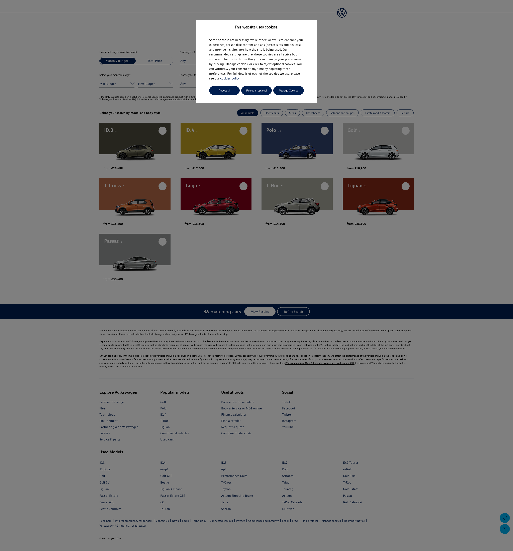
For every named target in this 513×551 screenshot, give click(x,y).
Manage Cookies (288, 90)
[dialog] (256, 275)
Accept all (224, 90)
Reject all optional (256, 90)
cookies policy (229, 78)
